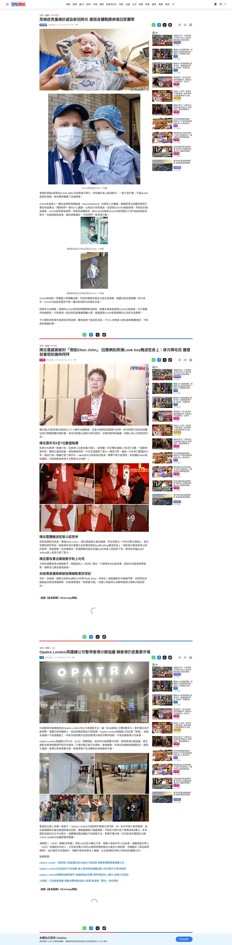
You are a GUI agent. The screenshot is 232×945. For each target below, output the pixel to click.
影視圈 (176, 84)
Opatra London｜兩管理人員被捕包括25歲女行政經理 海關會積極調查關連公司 (81, 862)
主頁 (41, 15)
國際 (47, 15)
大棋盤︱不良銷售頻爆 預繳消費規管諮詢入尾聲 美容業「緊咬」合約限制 (78, 881)
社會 (53, 648)
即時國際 (55, 15)
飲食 (175, 126)
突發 (175, 56)
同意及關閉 (183, 939)
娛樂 (47, 346)
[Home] (18, 4)
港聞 (47, 648)
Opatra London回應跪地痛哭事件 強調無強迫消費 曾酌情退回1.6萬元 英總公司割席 (84, 874)
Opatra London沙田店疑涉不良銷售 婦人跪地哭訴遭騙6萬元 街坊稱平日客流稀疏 (82, 868)
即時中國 (177, 42)
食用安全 (177, 98)
